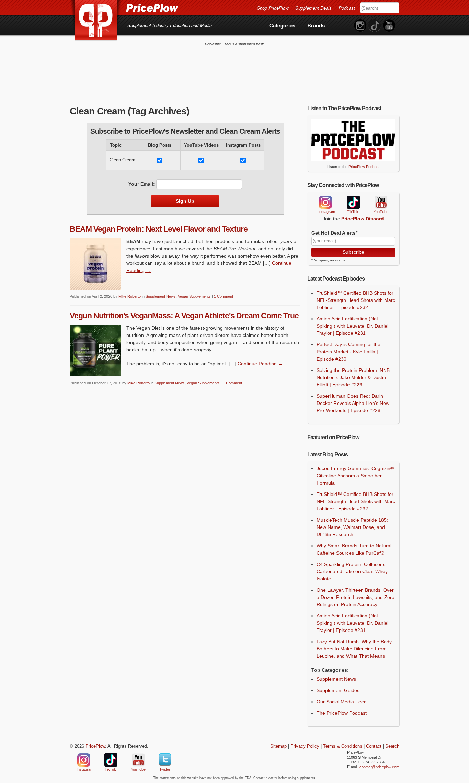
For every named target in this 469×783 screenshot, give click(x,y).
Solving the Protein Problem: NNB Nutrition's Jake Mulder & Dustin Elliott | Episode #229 (353, 377)
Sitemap (278, 746)
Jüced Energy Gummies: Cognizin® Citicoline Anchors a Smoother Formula (355, 476)
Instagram (325, 202)
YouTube (380, 202)
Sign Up (185, 201)
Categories (282, 25)
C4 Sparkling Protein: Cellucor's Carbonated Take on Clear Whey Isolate (352, 571)
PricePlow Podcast (364, 166)
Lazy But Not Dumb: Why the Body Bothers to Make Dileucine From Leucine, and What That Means (354, 649)
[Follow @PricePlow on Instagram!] (360, 25)
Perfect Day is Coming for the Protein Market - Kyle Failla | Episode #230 (348, 352)
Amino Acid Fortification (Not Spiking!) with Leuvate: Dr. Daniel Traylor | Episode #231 (352, 326)
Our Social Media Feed (342, 701)
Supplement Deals (313, 7)
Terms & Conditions (342, 746)
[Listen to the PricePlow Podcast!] (353, 159)
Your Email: (141, 184)
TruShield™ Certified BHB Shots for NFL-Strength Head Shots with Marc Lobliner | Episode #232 (356, 300)
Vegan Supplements (194, 296)
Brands (316, 25)
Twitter (165, 760)
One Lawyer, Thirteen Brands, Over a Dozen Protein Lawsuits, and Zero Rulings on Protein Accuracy (355, 597)
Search (392, 746)
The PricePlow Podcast (342, 713)
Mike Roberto (129, 296)
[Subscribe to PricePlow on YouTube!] (389, 25)
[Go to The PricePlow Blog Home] (124, 7)
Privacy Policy (304, 746)
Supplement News (161, 296)
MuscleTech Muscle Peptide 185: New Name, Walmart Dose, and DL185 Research (352, 527)
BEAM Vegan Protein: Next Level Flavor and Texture (159, 229)
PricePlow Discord (362, 219)
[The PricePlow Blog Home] (96, 20)
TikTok (353, 202)
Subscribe (353, 252)
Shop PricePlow (272, 7)
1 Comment (223, 296)
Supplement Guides (338, 690)
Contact (373, 746)
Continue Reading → (260, 363)
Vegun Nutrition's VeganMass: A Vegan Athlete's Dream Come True (184, 315)
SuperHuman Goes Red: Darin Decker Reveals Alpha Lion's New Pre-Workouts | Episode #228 (353, 403)
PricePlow (95, 746)
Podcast (347, 7)
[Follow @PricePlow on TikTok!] (374, 25)
